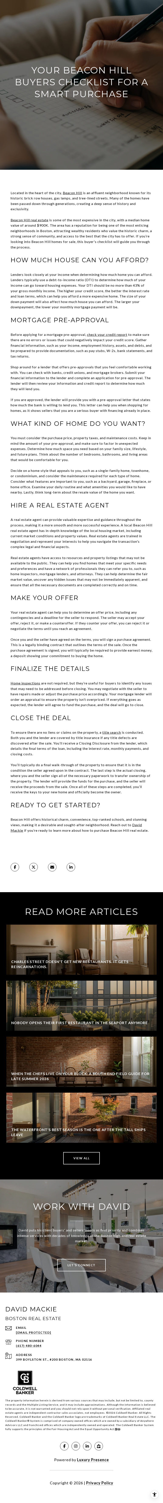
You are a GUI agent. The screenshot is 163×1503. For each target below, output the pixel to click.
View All (81, 1158)
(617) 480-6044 (28, 1345)
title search (111, 732)
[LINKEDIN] (87, 1446)
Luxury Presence (93, 1459)
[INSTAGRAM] (76, 1446)
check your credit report (107, 334)
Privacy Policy (99, 1483)
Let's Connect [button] (81, 1265)
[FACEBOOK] (64, 1446)
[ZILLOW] (98, 1446)
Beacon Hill (72, 193)
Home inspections (25, 683)
